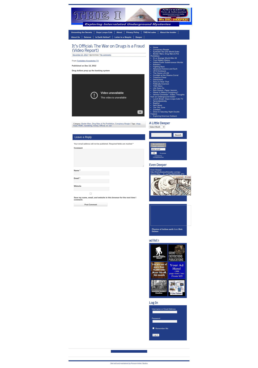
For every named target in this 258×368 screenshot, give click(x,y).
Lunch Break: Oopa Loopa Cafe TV (168, 99)
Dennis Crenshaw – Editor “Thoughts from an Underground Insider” (167, 95)
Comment (78, 148)
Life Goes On (158, 88)
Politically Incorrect (161, 84)
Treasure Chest (159, 77)
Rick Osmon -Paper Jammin (165, 90)
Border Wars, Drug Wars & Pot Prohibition (97, 124)
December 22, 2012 (80, 55)
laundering (88, 126)
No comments (105, 55)
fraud (75, 126)
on (107, 126)
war (110, 126)
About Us (75, 37)
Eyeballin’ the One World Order (166, 52)
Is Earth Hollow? (102, 37)
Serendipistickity (160, 101)
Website (77, 186)
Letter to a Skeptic (123, 37)
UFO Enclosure (159, 71)
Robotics (156, 64)
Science (87, 37)
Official (102, 126)
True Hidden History (161, 60)
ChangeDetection (158, 157)
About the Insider (168, 32)
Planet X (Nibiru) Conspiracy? (165, 92)
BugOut (156, 103)
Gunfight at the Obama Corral (165, 75)
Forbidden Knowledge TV (88, 61)
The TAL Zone (159, 107)
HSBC (80, 126)
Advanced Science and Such (165, 69)
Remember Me (161, 328)
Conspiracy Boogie (122, 124)
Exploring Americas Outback (165, 116)
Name (77, 170)
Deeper (139, 37)
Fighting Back (159, 67)
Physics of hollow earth (162, 229)
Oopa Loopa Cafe (104, 32)
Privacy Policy (132, 32)
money (95, 126)
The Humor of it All (161, 73)
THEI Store (157, 86)
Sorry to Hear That (161, 82)
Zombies (156, 109)
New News (157, 105)
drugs (138, 124)
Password (156, 318)
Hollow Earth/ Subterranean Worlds (168, 62)
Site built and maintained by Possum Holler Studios (129, 363)
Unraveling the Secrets (81, 32)
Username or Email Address (164, 309)
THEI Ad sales (149, 32)
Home (155, 47)
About (119, 32)
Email (77, 178)
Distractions (158, 79)
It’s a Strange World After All (165, 58)
